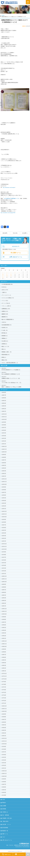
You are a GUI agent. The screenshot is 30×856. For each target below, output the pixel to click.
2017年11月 (4, 676)
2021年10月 (4, 549)
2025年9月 (4, 422)
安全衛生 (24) (4, 327)
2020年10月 (4, 581)
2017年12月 (4, 673)
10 (2, 274)
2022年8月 (4, 522)
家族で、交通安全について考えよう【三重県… (12, 386)
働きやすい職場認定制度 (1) (8, 319)
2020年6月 (4, 592)
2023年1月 (4, 508)
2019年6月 (4, 624)
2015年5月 (4, 757)
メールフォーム (21, 854)
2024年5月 (4, 465)
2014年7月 (4, 784)
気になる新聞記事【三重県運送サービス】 (11, 373)
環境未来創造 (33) (5, 354)
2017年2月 (4, 700)
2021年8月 (4, 554)
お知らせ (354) (5, 289)
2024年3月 (4, 470)
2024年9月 (4, 454)
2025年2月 (4, 441)
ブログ (3, 837)
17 (2, 275)
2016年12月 (4, 706)
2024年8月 (4, 457)
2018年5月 (4, 660)
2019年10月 (4, 614)
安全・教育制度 (5, 815)
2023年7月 (4, 492)
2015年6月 (4, 754)
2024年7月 (4, 460)
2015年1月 (4, 768)
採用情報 (4, 808)
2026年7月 (4, 395)
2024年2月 (4, 473)
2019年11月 (4, 611)
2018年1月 (4, 670)
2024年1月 (4, 476)
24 (2, 277)
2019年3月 (4, 633)
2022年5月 (4, 530)
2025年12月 (4, 414)
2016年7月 (4, 719)
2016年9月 (4, 714)
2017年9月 (4, 681)
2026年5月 (4, 400)
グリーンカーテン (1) (6, 295)
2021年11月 (4, 546)
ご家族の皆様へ (5, 821)
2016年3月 (4, 730)
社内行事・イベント (6, 824)
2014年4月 (4, 792)
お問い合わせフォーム (15, 257)
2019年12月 (4, 608)
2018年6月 (4, 657)
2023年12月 (4, 478)
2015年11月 (4, 741)
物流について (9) (5, 346)
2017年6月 (4, 689)
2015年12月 (4, 738)
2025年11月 (4, 416)
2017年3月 (4, 697)
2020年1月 (4, 605)
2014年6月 (4, 787)
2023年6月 (4, 495)
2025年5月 (4, 432)
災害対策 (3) (4, 343)
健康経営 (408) (5, 314)
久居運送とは (5, 812)
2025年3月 (4, 438)
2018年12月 (4, 641)
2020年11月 (4, 578)
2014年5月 (4, 789)
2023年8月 (4, 489)
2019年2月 (4, 635)
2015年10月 (4, 743)
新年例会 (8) (4, 333)
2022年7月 (4, 524)
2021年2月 (4, 570)
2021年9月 (4, 551)
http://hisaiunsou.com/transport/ (9, 187)
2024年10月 (4, 451)
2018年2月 (4, 668)
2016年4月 (4, 727)
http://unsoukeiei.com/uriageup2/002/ (8, 212)
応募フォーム (5, 833)
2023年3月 (4, 503)
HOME (3, 15)
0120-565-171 (15, 246)
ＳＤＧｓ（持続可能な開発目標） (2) (10, 362)
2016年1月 (4, 735)
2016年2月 (4, 733)
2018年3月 (4, 665)
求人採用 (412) (5, 341)
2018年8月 (4, 651)
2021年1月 (4, 573)
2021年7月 (4, 557)
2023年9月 (4, 487)
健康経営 (24, 26)
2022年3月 (4, 535)
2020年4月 (4, 597)
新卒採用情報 (5, 827)
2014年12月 (4, 770)
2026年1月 (4, 411)
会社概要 (4, 805)
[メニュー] (28, 2)
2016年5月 (4, 724)
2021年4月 (4, 565)
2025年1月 (4, 443)
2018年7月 (4, 654)
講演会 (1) (4, 357)
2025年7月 (4, 427)
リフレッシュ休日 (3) (6, 305)
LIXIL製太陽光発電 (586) (7, 284)
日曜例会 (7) (4, 338)
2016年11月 (4, 708)
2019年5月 (4, 627)
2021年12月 (4, 543)
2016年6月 (4, 722)
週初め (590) (4, 360)
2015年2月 (4, 765)
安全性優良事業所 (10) (6, 324)
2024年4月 (4, 468)
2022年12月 (4, 511)
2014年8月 (4, 781)
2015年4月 (4, 760)
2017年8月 (4, 684)
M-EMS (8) (4, 287)
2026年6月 (4, 397)
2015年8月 (4, 749)
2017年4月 (4, 695)
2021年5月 (4, 562)
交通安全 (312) (5, 311)
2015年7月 (4, 751)
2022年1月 (4, 541)
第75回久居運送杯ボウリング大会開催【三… (11, 369)
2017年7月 (4, 687)
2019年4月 (4, 630)
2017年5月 (4, 692)
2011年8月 (4, 795)
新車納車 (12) (4, 335)
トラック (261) (5, 300)
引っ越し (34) (4, 330)
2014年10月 (4, 776)
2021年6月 (4, 560)
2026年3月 (4, 405)
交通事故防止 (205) (6, 308)
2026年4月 (4, 403)
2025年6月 (4, 430)
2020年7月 (4, 589)
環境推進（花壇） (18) (6, 351)
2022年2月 (4, 538)
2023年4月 (4, 500)
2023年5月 (4, 497)
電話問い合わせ (8, 854)
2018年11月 (4, 643)
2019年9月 (4, 616)
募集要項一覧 (5, 830)
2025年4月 (4, 435)
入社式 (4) (4, 322)
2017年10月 (4, 678)
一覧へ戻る (15, 233)
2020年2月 (4, 603)
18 (6, 275)
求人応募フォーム (16, 252)
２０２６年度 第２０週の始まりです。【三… (12, 382)
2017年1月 (4, 703)
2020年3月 (4, 600)
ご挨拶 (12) (4, 292)
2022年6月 (4, 527)
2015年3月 (4, 762)
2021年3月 (4, 568)
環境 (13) (4, 349)
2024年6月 (4, 462)
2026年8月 (4, 392)
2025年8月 (4, 424)
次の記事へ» (25, 233)
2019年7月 (4, 622)
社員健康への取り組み (7, 818)
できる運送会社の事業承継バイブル (11, 198)
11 (6, 274)
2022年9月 (4, 519)
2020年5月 (4, 595)
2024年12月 (4, 446)
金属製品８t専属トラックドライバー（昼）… (11, 377)
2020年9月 (4, 584)
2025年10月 (4, 419)
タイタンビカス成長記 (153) (8, 297)
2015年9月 (4, 746)
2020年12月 (4, 576)
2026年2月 (4, 408)
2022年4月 (4, 533)
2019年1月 (4, 638)
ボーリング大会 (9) (6, 303)
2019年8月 (4, 619)
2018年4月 (4, 662)
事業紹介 (4, 802)
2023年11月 (4, 481)
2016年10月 (4, 711)
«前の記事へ (5, 233)
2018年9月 (4, 649)
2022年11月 (4, 514)
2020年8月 (4, 587)
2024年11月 (4, 449)
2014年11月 (4, 773)
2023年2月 (4, 506)
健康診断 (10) (4, 316)
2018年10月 (4, 646)
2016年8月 (4, 716)
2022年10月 (4, 516)
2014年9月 (4, 778)
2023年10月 (4, 484)
